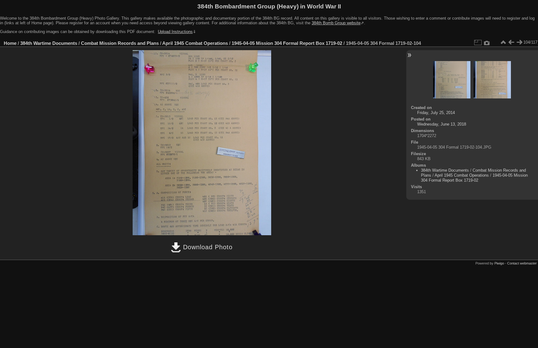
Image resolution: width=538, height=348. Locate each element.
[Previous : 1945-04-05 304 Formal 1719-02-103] (511, 42)
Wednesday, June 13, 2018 (441, 124)
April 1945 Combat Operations (195, 43)
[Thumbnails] (503, 42)
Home (10, 43)
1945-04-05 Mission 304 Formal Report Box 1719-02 (287, 43)
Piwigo (499, 263)
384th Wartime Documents (48, 43)
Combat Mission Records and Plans (120, 43)
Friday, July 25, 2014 (436, 112)
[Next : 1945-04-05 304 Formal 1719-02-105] (519, 42)
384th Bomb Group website (336, 23)
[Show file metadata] (487, 42)
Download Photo (207, 247)
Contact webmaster (522, 263)
